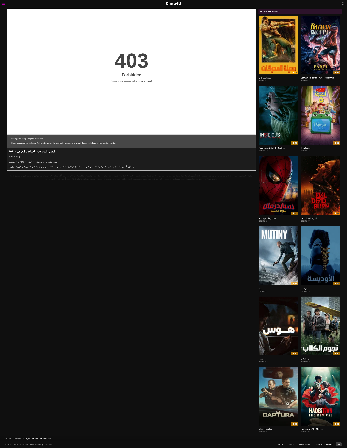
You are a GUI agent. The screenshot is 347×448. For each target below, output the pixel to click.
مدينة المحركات (265, 77)
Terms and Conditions (324, 444)
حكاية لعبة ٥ (306, 148)
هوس (261, 358)
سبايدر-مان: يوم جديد (267, 218)
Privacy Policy (304, 444)
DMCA (291, 444)
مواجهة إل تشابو (265, 429)
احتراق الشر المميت (309, 218)
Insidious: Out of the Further (272, 148)
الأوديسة (304, 288)
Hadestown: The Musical (312, 429)
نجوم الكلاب (305, 358)
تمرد (260, 288)
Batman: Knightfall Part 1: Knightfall (317, 77)
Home (8, 438)
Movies (18, 438)
